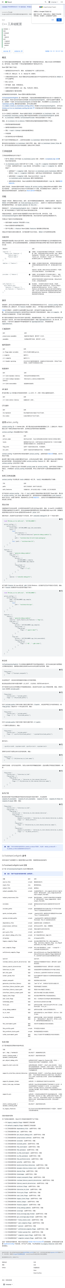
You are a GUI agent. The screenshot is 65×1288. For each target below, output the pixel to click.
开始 (59, 20)
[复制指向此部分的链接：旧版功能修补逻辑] (14, 1116)
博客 (3, 1265)
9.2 (51, 51)
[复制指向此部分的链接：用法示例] (10, 505)
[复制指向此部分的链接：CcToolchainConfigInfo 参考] (28, 856)
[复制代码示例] (62, 519)
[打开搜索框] (46, 2)
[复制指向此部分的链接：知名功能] (10, 1042)
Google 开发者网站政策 (19, 1254)
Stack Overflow (38, 1273)
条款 (3, 1280)
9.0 (57, 51)
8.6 (62, 51)
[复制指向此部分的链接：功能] (7, 197)
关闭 (52, 20)
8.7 (59, 51)
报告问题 (6, 51)
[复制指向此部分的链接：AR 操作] (9, 389)
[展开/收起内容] (9, 29)
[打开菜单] (2, 2)
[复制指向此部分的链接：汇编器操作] (12, 329)
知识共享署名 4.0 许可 (28, 1252)
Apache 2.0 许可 (54, 1252)
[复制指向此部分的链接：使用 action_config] (19, 422)
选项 (51, 159)
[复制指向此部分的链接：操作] (7, 301)
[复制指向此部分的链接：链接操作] (10, 369)
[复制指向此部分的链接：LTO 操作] (10, 406)
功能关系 (50, 454)
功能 (3, 310)
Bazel (3, 20)
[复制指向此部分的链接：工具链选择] (13, 151)
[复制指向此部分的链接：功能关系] (10, 237)
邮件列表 (23, 6)
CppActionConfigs (9, 1244)
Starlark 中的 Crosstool (35, 1242)
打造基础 (4, 6)
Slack (35, 1270)
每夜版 (47, 51)
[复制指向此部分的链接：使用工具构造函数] (17, 476)
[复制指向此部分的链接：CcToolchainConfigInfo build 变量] (28, 865)
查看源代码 (18, 51)
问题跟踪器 (36, 1267)
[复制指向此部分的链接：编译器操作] (12, 345)
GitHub (4, 1267)
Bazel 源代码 (31, 190)
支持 (35, 1265)
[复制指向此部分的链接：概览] (7, 58)
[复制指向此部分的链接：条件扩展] (10, 793)
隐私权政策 (9, 1280)
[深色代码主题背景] (30, 252)
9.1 (54, 51)
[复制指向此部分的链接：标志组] (8, 661)
